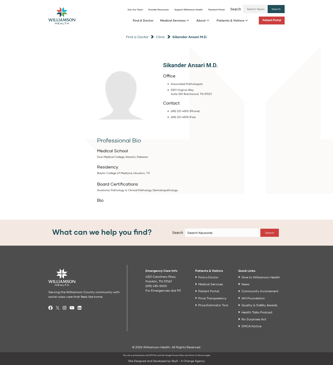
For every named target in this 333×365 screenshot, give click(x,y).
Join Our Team (135, 9)
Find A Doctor (143, 20)
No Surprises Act (253, 319)
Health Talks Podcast (256, 312)
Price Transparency (212, 298)
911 (179, 290)
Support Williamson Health (188, 9)
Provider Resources (158, 9)
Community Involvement (259, 291)
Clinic (160, 37)
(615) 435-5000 (156, 286)
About (201, 20)
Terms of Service (197, 355)
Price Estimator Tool (213, 305)
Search (235, 9)
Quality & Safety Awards (259, 305)
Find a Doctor (137, 37)
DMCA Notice (251, 326)
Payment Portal (216, 9)
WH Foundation (253, 298)
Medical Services (173, 20)
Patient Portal (272, 20)
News (245, 284)
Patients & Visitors (230, 20)
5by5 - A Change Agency (188, 360)
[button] (276, 9)
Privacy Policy (178, 355)
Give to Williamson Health (260, 277)
